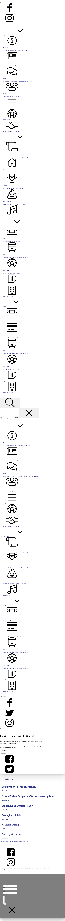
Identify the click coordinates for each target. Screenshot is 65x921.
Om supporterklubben (5, 841)
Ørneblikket (12, 841)
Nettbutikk (22, 841)
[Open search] (10, 403)
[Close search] (29, 413)
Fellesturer (17, 841)
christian (7, 752)
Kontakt (27, 841)
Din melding (5, 894)
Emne (4, 891)
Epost (4, 887)
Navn (4, 883)
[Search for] (7, 417)
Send (4, 904)
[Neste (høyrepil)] (1, 920)
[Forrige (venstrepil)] (0, 920)
